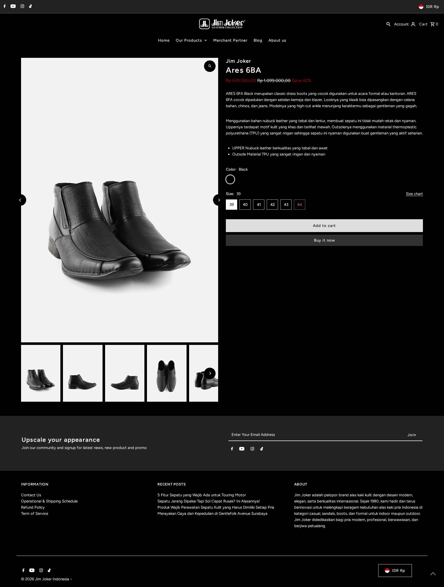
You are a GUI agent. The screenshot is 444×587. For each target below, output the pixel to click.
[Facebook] (4, 7)
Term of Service (34, 513)
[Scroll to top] (433, 573)
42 (272, 204)
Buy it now (324, 240)
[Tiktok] (30, 7)
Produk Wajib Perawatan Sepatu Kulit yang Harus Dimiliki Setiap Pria (216, 507)
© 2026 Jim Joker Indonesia (45, 579)
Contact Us (31, 495)
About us (277, 40)
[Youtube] (12, 7)
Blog (258, 40)
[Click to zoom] (210, 66)
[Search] (388, 23)
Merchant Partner (230, 40)
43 (286, 204)
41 (259, 204)
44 (299, 204)
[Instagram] (21, 7)
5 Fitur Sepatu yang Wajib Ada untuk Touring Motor (202, 495)
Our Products (189, 40)
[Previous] (20, 200)
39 (231, 204)
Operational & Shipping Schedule (49, 501)
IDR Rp (432, 6)
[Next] (219, 200)
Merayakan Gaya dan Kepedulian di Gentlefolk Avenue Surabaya (212, 513)
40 (245, 204)
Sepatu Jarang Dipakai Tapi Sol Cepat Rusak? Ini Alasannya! (209, 501)
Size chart (414, 194)
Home (164, 40)
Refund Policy (33, 507)
